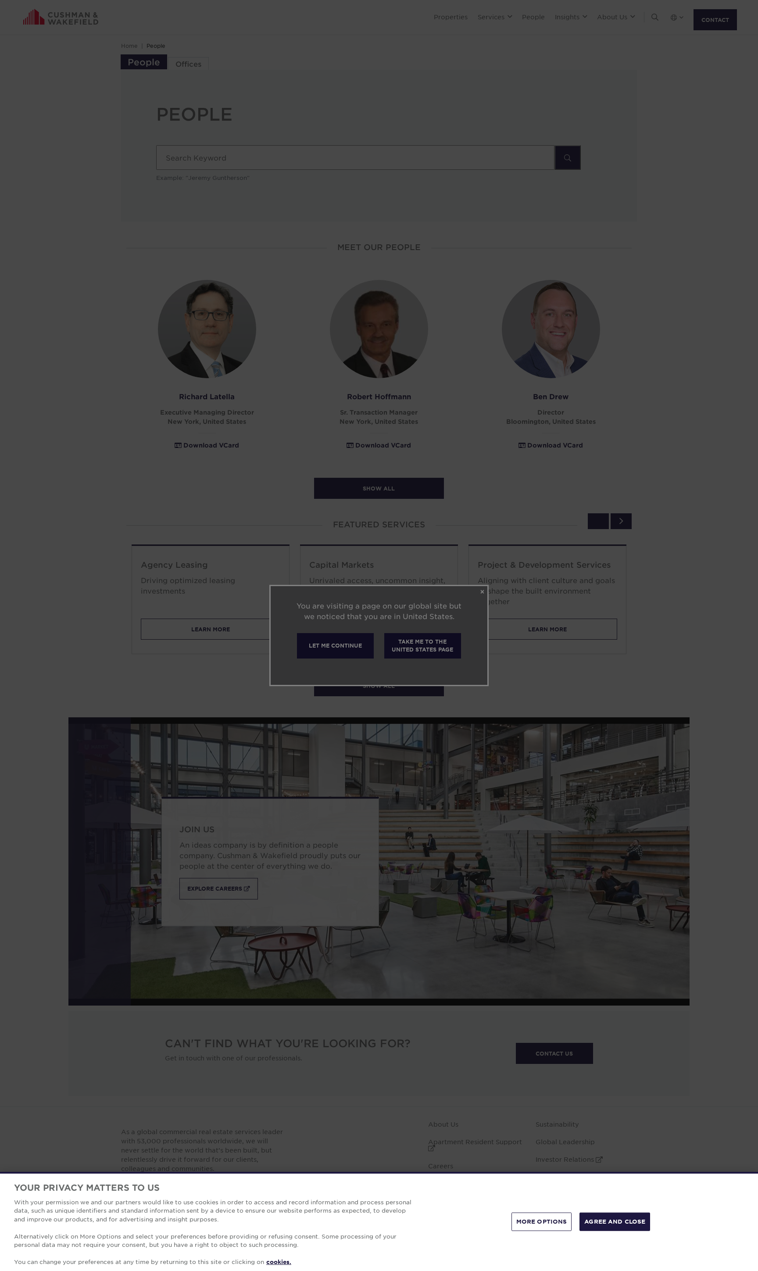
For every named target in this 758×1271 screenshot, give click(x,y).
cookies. (278, 1261)
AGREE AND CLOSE (614, 1221)
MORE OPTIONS (541, 1221)
